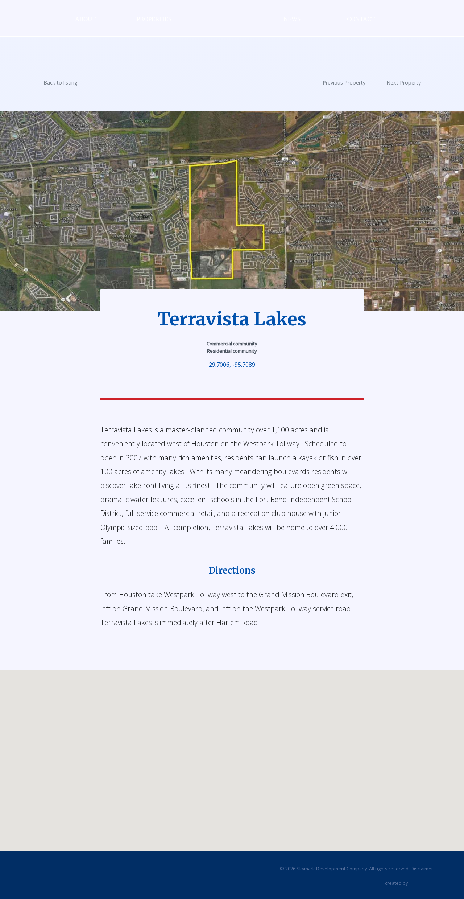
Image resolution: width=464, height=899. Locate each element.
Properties (154, 19)
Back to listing (61, 82)
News (292, 19)
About (85, 19)
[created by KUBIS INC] (421, 883)
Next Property (403, 82)
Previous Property (344, 82)
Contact (361, 19)
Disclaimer (422, 868)
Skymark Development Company (222, 15)
